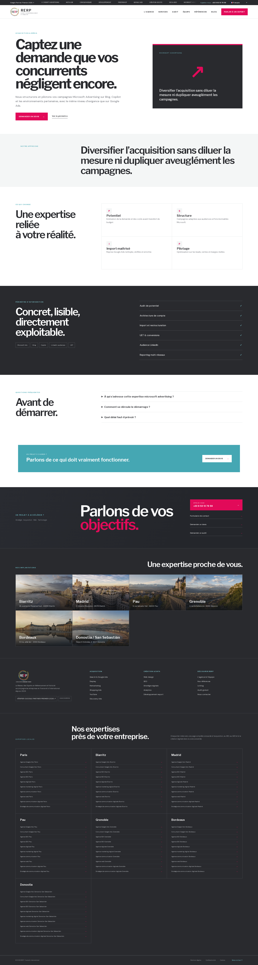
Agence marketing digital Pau (53, 852)
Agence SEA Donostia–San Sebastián (53, 902)
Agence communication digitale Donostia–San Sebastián (53, 931)
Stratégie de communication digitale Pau (53, 871)
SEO (145, 681)
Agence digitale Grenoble (129, 847)
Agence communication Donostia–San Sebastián (53, 921)
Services (163, 12)
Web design (149, 677)
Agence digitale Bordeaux (204, 847)
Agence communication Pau (53, 856)
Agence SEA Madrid (204, 772)
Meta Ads (61, 2)
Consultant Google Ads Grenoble (129, 832)
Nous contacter (204, 694)
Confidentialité (211, 960)
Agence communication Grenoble (129, 856)
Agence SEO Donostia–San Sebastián (53, 906)
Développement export (153, 694)
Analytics (148, 690)
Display (93, 681)
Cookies (222, 960)
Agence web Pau (53, 861)
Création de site (147, 2)
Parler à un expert (234, 12)
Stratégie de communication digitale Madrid (204, 806)
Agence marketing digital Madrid (204, 787)
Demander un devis (32, 116)
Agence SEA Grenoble (129, 837)
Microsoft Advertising (42, 2)
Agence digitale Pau (53, 847)
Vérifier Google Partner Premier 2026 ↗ (36, 698)
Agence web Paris (53, 797)
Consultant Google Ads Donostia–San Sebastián (53, 897)
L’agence (149, 12)
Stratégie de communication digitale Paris (53, 806)
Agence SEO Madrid (204, 777)
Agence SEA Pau (53, 837)
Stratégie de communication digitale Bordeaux (204, 871)
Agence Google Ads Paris (53, 762)
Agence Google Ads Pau (53, 827)
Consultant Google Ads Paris (53, 767)
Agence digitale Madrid (204, 782)
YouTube (93, 694)
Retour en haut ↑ (237, 960)
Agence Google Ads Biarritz (129, 762)
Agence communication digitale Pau (53, 866)
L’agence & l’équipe (206, 677)
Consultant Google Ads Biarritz (129, 767)
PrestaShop (114, 2)
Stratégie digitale (151, 686)
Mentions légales (195, 960)
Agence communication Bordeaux (204, 856)
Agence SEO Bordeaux (204, 842)
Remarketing (95, 686)
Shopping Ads (96, 690)
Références (200, 12)
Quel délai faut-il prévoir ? (120, 417)
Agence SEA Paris (53, 772)
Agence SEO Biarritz (129, 777)
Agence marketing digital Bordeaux (204, 852)
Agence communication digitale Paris (53, 802)
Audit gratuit (203, 690)
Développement (97, 2)
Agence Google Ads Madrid (204, 762)
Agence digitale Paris (53, 782)
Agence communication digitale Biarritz (129, 802)
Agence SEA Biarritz (129, 772)
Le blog (201, 686)
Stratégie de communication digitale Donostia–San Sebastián (53, 936)
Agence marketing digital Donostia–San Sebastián (53, 916)
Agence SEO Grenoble (129, 842)
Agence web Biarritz (129, 797)
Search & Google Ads (99, 677)
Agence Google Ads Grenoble (129, 827)
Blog (214, 12)
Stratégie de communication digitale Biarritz (129, 806)
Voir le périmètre (60, 116)
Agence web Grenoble (129, 861)
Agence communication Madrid (204, 792)
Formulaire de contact (216, 516)
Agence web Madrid (204, 797)
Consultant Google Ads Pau (53, 832)
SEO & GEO (165, 2)
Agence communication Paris (53, 792)
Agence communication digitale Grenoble (129, 866)
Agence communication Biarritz (129, 792)
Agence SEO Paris (53, 777)
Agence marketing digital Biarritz (129, 787)
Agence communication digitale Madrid (204, 802)
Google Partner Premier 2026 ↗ (22, 3)
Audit (175, 12)
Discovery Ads (96, 699)
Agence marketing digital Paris (53, 787)
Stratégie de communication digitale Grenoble (129, 871)
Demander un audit (216, 533)
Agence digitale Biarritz (129, 782)
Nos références (204, 681)
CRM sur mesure (77, 2)
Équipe (186, 12)
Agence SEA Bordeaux (204, 837)
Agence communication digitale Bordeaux (204, 866)
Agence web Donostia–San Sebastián (53, 926)
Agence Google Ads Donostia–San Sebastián (53, 892)
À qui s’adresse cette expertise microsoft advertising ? (139, 396)
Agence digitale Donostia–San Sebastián (53, 911)
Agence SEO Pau (53, 842)
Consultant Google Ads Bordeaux (204, 832)
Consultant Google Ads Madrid (204, 767)
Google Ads (130, 2)
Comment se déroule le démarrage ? (127, 406)
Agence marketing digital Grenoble (129, 852)
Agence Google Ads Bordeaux (204, 827)
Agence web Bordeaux (204, 861)
